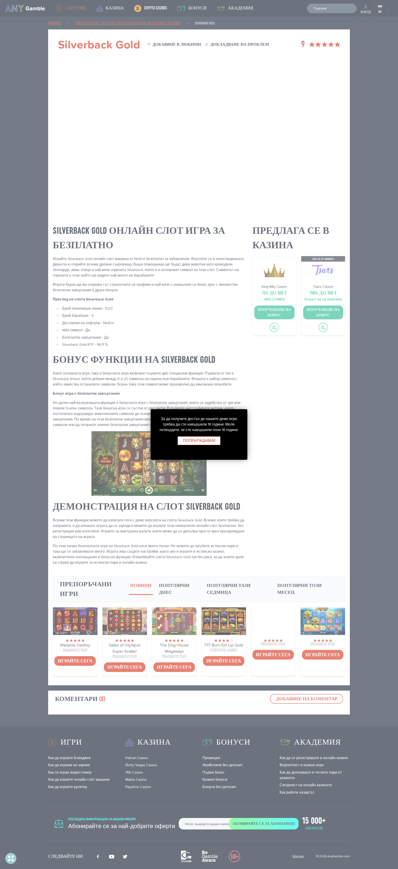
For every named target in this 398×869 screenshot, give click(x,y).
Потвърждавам (199, 440)
